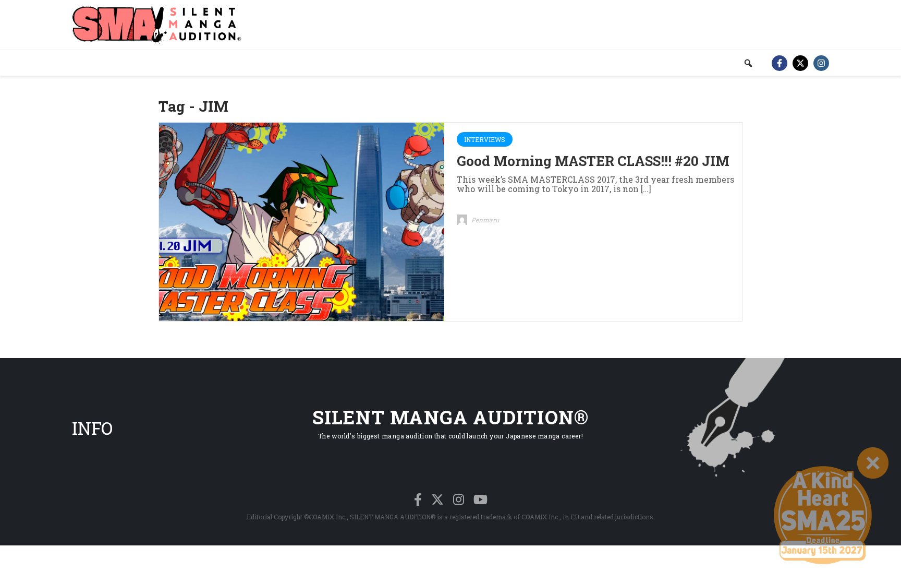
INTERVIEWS (484, 139)
